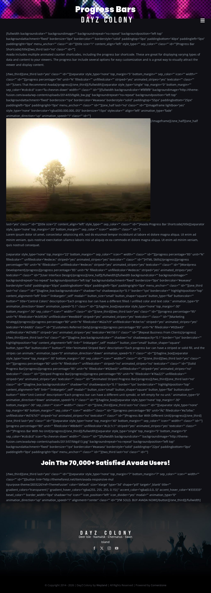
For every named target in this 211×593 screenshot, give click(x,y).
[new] (105, 5)
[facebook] (94, 548)
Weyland (101, 585)
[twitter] (101, 548)
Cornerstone (158, 585)
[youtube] (116, 548)
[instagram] (109, 548)
